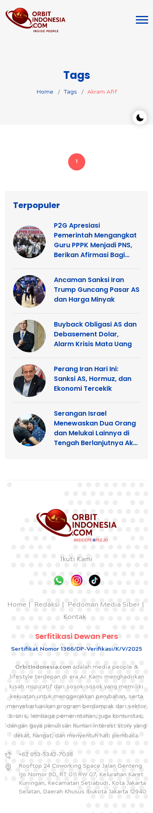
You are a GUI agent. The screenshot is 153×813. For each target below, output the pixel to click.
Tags (70, 92)
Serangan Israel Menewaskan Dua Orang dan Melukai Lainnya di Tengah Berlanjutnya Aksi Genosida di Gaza (96, 428)
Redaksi (47, 605)
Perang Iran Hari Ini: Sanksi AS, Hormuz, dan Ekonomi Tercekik (92, 378)
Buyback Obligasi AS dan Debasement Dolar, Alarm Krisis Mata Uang (95, 334)
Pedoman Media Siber (104, 605)
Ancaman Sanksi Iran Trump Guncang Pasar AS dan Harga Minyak (97, 289)
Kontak (74, 617)
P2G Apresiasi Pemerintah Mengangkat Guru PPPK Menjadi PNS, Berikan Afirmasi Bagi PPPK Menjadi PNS (95, 240)
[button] (142, 20)
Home (44, 92)
